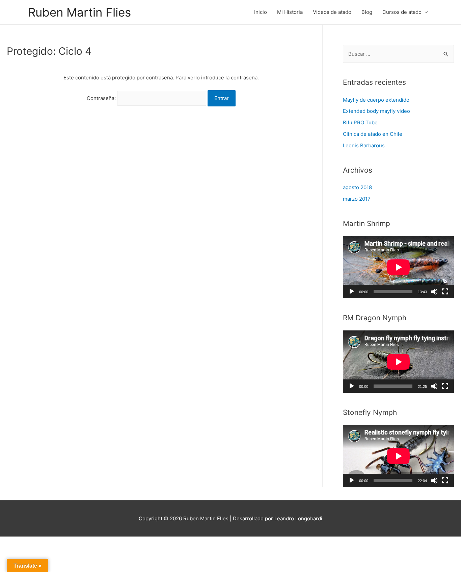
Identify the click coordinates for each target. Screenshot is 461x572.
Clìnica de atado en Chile (372, 134)
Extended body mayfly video (376, 111)
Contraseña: (102, 98)
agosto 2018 (357, 187)
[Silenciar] (434, 291)
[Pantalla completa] (445, 291)
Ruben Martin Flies (79, 12)
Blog (366, 12)
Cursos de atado (402, 12)
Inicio (260, 12)
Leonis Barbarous (364, 145)
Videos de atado (332, 12)
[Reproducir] (351, 291)
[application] (398, 267)
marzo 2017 (357, 199)
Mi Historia (290, 12)
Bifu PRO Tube (360, 122)
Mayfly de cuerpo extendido (376, 100)
